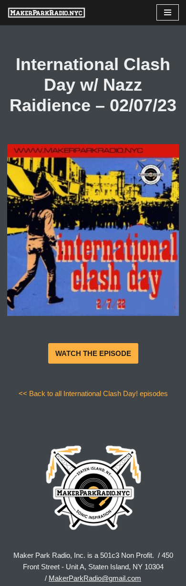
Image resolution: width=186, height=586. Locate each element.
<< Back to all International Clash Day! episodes (93, 393)
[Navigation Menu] (167, 12)
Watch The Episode (93, 353)
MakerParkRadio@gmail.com (95, 578)
